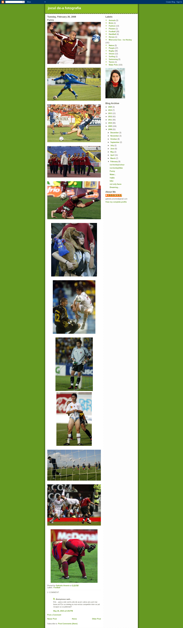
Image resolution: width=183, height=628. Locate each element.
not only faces (115, 184)
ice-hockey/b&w (116, 168)
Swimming (113, 59)
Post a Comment (54, 615)
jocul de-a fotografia (64, 8)
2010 (110, 123)
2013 (110, 113)
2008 (110, 129)
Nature (111, 45)
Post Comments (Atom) (67, 624)
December (114, 133)
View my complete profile (116, 202)
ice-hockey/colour (117, 165)
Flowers (112, 29)
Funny (112, 171)
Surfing (112, 57)
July (112, 145)
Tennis (111, 62)
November (114, 136)
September (115, 142)
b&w (111, 181)
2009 (110, 126)
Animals (112, 20)
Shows (111, 54)
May (112, 152)
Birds (111, 23)
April (112, 155)
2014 (110, 110)
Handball (112, 34)
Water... (113, 174)
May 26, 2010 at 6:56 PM (63, 611)
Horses (112, 37)
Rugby (111, 51)
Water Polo (113, 65)
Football (56, 588)
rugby (112, 178)
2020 (110, 107)
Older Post (96, 619)
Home (74, 619)
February (114, 162)
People (112, 48)
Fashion (112, 26)
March (113, 158)
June (112, 149)
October (113, 139)
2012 (110, 117)
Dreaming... (114, 187)
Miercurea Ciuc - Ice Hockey (120, 40)
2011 (110, 120)
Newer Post (52, 619)
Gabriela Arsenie (115, 195)
